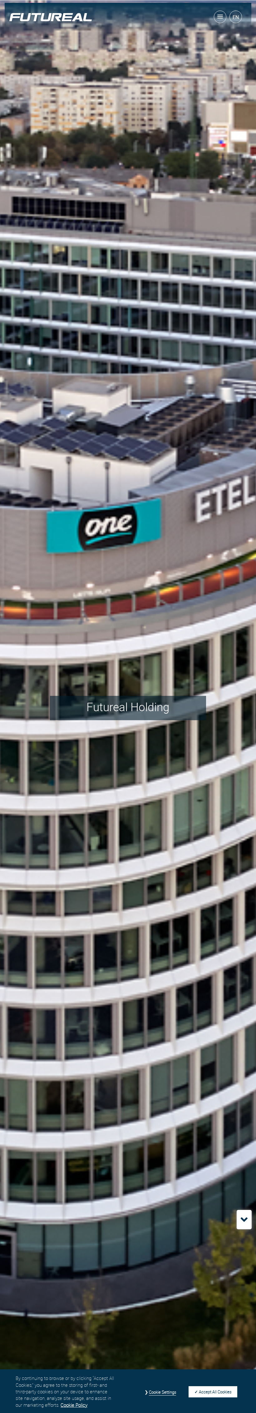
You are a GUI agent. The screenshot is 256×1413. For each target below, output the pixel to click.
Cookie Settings (162, 1392)
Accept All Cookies (215, 1392)
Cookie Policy (74, 1405)
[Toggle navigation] (220, 17)
